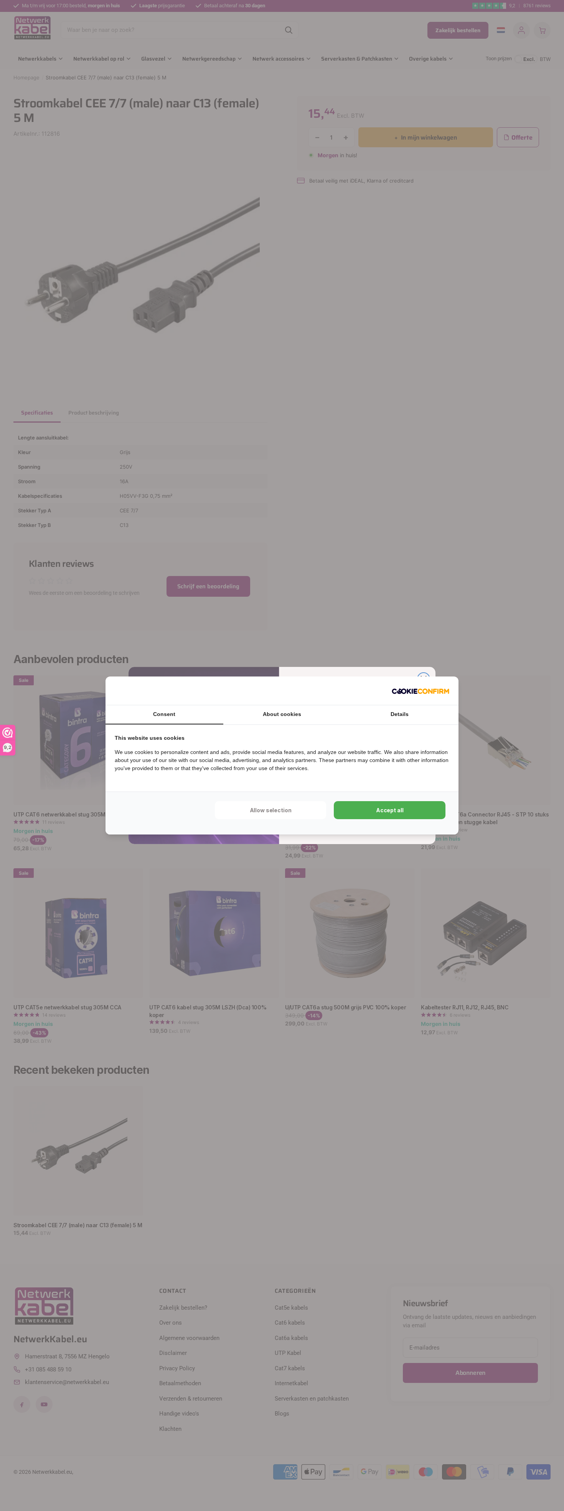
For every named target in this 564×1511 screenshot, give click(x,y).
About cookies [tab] (282, 714)
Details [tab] (400, 714)
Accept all (390, 810)
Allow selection (271, 810)
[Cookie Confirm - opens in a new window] (420, 691)
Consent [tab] (164, 714)
